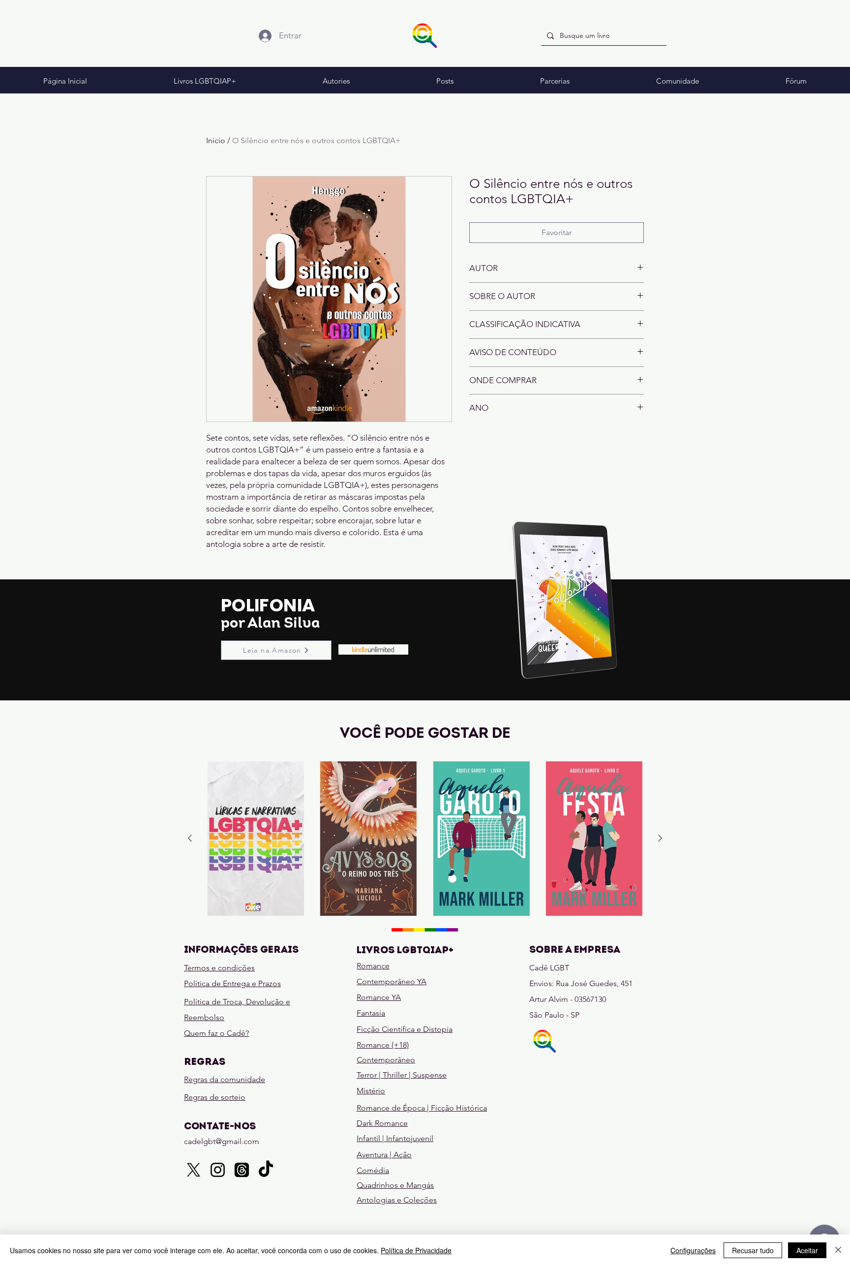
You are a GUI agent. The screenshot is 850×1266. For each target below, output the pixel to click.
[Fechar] (838, 1250)
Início (215, 140)
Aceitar (807, 1250)
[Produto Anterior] (190, 838)
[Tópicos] (241, 1169)
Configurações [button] (693, 1250)
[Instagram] (217, 1169)
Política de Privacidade (416, 1250)
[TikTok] (265, 1169)
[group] (425, 838)
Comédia (373, 1170)
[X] (193, 1169)
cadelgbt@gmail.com (221, 1141)
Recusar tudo (753, 1250)
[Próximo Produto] (660, 838)
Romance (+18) (383, 1045)
